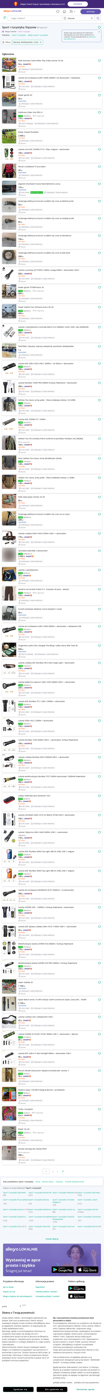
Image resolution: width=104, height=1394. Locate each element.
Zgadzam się (20, 1389)
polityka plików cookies (62, 1382)
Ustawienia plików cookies (72, 1372)
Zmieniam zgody (86, 1389)
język (24, 1305)
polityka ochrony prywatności (86, 1382)
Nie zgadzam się (54, 1389)
